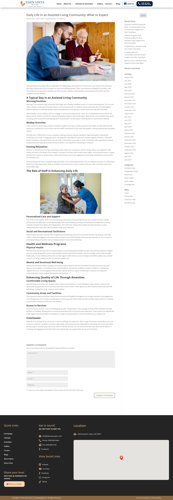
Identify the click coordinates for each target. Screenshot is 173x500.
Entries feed (129, 196)
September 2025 (130, 110)
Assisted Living (50, 19)
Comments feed (130, 199)
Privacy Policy (156, 498)
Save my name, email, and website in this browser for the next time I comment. (56, 390)
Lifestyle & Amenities (84, 4)
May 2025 (128, 123)
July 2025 (128, 117)
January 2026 (129, 97)
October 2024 (129, 147)
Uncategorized (129, 184)
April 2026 (128, 90)
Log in (127, 193)
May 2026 (128, 87)
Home (59, 4)
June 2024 (128, 160)
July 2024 (128, 156)
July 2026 (128, 81)
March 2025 (129, 130)
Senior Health (129, 178)
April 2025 (128, 127)
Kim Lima (31, 19)
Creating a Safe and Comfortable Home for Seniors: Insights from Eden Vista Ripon (135, 54)
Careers (108, 4)
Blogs (118, 4)
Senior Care (128, 175)
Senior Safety (129, 181)
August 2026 (129, 77)
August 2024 (129, 153)
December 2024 (130, 140)
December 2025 (130, 100)
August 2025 (129, 114)
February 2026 (130, 94)
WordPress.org (130, 203)
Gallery (100, 4)
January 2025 (129, 137)
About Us (67, 4)
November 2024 (130, 143)
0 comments (61, 19)
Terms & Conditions (143, 498)
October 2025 (129, 107)
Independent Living (131, 171)
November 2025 (130, 104)
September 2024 (130, 150)
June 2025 (128, 120)
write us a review (15, 484)
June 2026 (128, 84)
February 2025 (130, 133)
